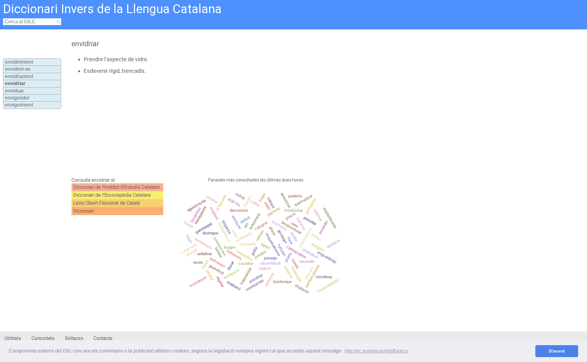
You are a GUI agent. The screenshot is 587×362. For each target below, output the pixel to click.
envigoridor (17, 97)
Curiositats (43, 338)
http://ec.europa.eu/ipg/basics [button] (376, 350)
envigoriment (19, 104)
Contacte (103, 338)
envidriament (19, 76)
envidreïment (19, 62)
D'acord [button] (557, 351)
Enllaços (74, 338)
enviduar (14, 90)
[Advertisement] (219, 126)
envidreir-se (18, 69)
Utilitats (13, 338)
